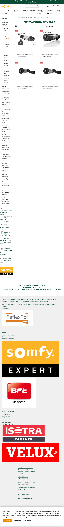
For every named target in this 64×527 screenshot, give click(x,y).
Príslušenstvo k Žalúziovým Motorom (7, 47)
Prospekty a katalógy (8, 338)
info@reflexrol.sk (55, 1)
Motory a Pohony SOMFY (5, 24)
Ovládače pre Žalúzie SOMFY (6, 92)
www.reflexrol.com (7, 424)
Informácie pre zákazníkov (50, 12)
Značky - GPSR (59, 11)
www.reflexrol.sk (6, 422)
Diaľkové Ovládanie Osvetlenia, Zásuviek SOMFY (5, 167)
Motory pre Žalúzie (6, 30)
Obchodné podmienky (8, 335)
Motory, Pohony (7, 37)
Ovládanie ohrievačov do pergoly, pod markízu (6, 200)
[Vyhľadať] (25, 6)
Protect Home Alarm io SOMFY (6, 120)
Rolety (3, 414)
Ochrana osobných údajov (40, 12)
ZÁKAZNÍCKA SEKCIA (17, 11)
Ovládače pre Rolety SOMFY (6, 98)
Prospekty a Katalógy (5, 186)
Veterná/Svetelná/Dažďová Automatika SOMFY (6, 128)
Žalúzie (8, 414)
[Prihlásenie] (48, 6)
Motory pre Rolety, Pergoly (6, 58)
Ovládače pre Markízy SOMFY (6, 104)
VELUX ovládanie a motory (5, 192)
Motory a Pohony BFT (5, 87)
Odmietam (28, 520)
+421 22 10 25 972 (31, 3)
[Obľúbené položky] (53, 6)
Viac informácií (38, 517)
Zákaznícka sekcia (7, 337)
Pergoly (9, 418)
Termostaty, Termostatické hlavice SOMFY (6, 157)
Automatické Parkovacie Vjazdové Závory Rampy (6, 77)
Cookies (32, 10)
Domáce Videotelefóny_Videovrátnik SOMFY (6, 137)
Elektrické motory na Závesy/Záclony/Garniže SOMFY (6, 178)
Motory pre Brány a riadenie (6, 66)
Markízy (4, 418)
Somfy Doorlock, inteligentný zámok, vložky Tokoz (6, 147)
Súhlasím (7, 520)
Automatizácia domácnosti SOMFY (6, 112)
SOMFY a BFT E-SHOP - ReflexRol (6, 12)
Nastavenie (17, 520)
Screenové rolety (6, 416)
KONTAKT (25, 10)
